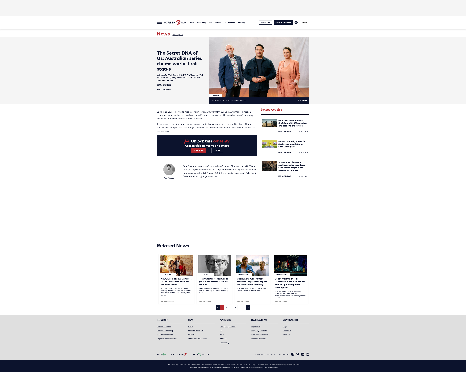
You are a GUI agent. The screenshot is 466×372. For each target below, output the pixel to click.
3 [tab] (230, 307)
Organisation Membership (167, 338)
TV (224, 22)
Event (222, 335)
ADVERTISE (265, 22)
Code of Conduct (283, 354)
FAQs (285, 327)
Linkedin (302, 354)
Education (223, 338)
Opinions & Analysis (195, 331)
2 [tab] (226, 307)
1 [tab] (222, 307)
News (192, 22)
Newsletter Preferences (259, 335)
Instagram (307, 354)
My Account (255, 327)
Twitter (298, 354)
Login (304, 22)
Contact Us (287, 331)
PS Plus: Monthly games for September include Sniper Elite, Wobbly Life (292, 144)
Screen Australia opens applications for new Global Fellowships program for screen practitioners (292, 166)
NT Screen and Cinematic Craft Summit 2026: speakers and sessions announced (292, 123)
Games (218, 22)
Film (210, 22)
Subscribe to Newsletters (197, 338)
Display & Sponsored (228, 327)
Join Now (198, 150)
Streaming (201, 22)
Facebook (292, 354)
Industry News (178, 35)
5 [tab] (239, 307)
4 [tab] (235, 307)
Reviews (231, 22)
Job (221, 331)
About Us (286, 335)
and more (222, 146)
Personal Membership (165, 331)
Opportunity (224, 342)
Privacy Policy (260, 354)
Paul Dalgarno (164, 89)
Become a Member (283, 22)
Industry (241, 22)
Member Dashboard (258, 338)
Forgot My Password (259, 331)
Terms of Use (271, 354)
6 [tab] (243, 307)
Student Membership (165, 335)
